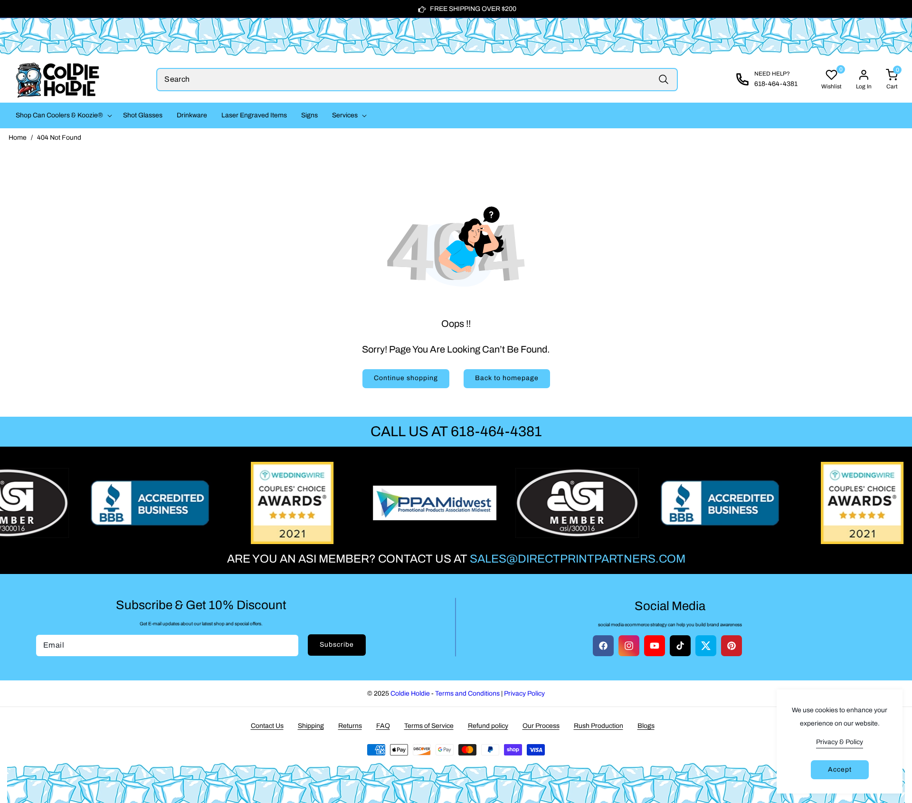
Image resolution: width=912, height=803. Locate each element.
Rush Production (598, 725)
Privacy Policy (524, 693)
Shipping (311, 725)
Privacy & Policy (839, 742)
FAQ (383, 725)
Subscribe (337, 644)
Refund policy (488, 725)
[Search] (664, 79)
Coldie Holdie (410, 693)
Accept (840, 769)
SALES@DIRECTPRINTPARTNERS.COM (577, 559)
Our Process (541, 725)
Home (18, 137)
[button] (62, 115)
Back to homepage (507, 378)
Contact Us (267, 725)
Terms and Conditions (467, 693)
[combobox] (417, 79)
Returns (350, 725)
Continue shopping (406, 378)
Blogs (646, 725)
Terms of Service (429, 725)
